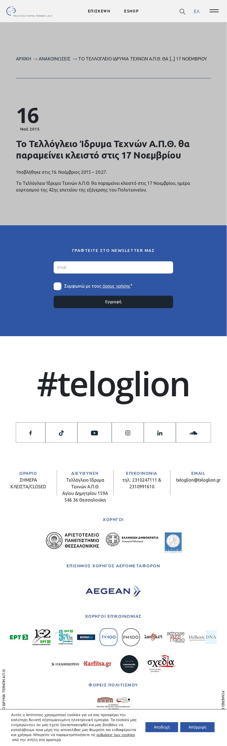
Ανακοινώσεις (55, 58)
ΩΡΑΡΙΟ (28, 473)
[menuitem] (196, 11)
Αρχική (23, 58)
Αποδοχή (162, 727)
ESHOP (131, 11)
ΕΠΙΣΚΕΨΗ (99, 11)
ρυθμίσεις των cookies (115, 734)
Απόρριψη (197, 727)
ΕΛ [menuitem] (197, 11)
